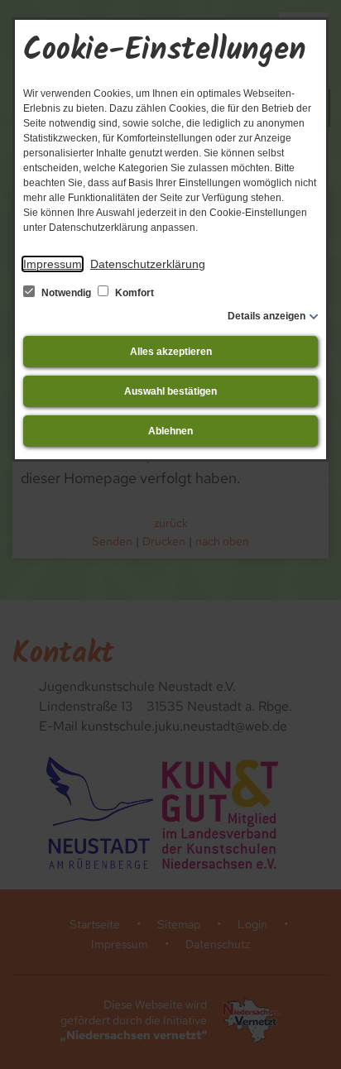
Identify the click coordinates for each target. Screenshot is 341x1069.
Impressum (52, 264)
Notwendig (66, 293)
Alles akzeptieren (171, 351)
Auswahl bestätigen (170, 391)
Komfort (133, 293)
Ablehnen (170, 431)
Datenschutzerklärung (147, 264)
